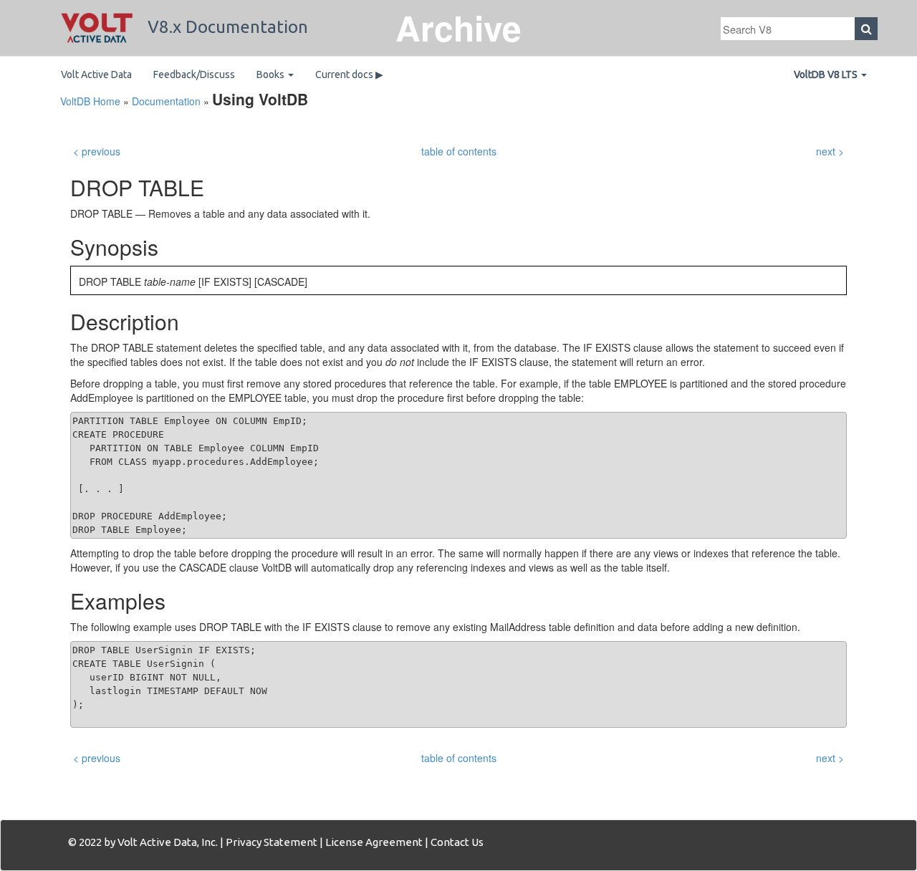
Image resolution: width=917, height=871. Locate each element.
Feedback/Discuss (194, 74)
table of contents (458, 151)
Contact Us (457, 842)
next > (830, 151)
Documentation (166, 101)
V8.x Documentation (225, 27)
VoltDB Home (90, 101)
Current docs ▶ (349, 74)
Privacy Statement (271, 842)
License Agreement (374, 842)
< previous (96, 151)
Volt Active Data (96, 74)
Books (271, 74)
